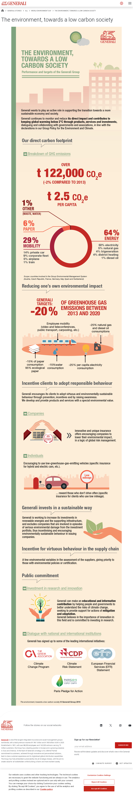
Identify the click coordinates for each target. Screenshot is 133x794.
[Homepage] (2, 11)
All (26, 11)
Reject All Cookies (99, 782)
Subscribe (123, 745)
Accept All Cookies (99, 789)
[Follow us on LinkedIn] (101, 725)
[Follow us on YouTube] (130, 725)
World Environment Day (41, 11)
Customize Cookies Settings (99, 775)
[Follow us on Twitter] (111, 725)
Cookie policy (46, 789)
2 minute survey (104, 763)
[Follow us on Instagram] (120, 725)
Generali (4, 740)
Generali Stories (14, 11)
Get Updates (125, 763)
